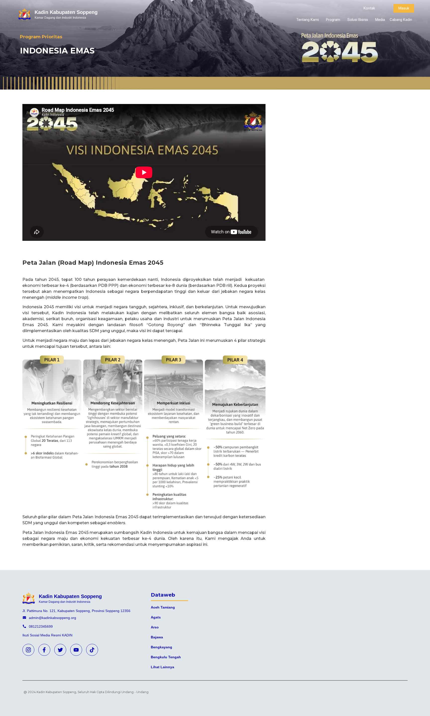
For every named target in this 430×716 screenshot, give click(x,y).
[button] (369, 8)
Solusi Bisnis (357, 19)
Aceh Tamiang (163, 607)
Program (333, 19)
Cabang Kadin (401, 19)
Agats (156, 617)
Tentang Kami (307, 19)
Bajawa (157, 637)
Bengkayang (161, 647)
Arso (155, 627)
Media (380, 19)
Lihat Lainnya (162, 667)
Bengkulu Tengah (166, 657)
